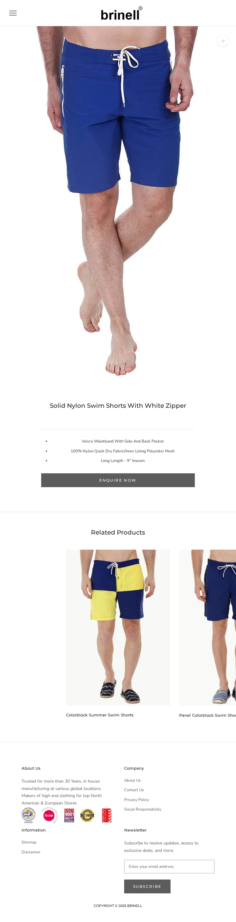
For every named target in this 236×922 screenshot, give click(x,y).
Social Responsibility (142, 809)
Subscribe (147, 886)
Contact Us (134, 790)
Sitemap (29, 842)
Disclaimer (31, 852)
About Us (132, 780)
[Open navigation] (13, 13)
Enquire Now (117, 480)
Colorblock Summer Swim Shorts (100, 714)
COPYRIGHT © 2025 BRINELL (118, 906)
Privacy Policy (136, 800)
